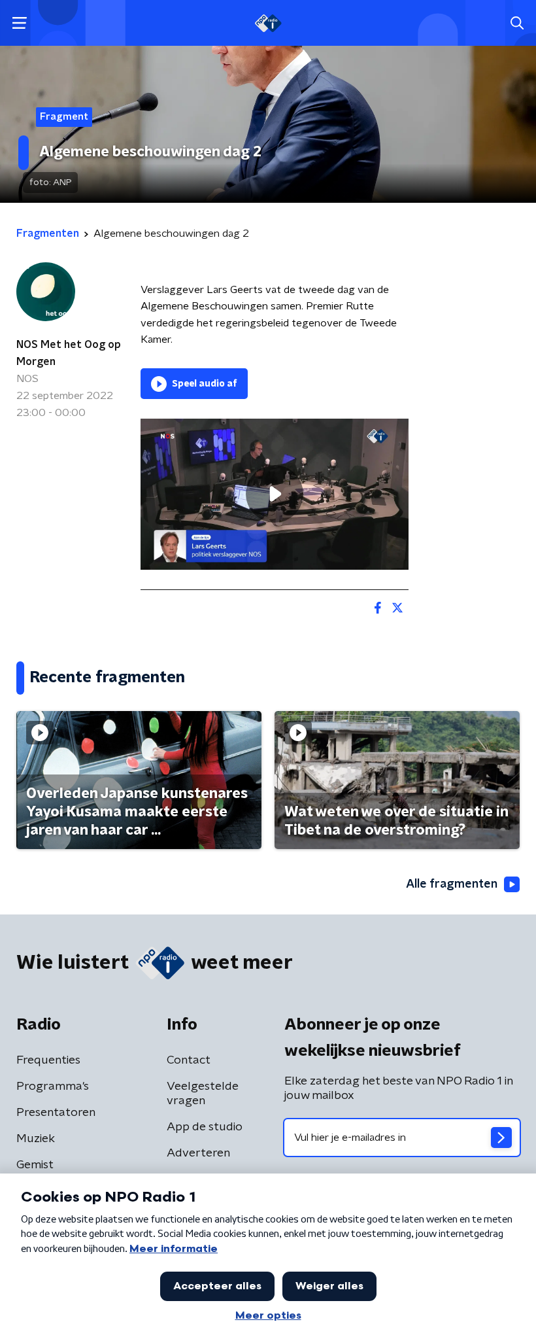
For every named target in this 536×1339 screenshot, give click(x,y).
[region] (275, 494)
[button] (19, 23)
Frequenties (48, 1060)
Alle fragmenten (451, 884)
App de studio (205, 1127)
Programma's (52, 1086)
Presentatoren (55, 1113)
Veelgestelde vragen (203, 1094)
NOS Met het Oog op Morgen (68, 353)
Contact (188, 1060)
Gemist (35, 1165)
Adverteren (198, 1153)
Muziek (35, 1139)
